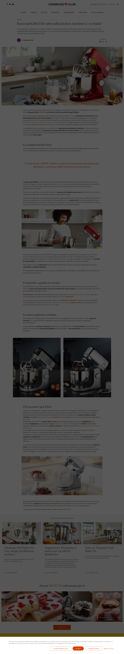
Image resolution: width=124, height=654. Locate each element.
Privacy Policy (109, 648)
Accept (78, 648)
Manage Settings (93, 648)
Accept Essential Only (61, 648)
